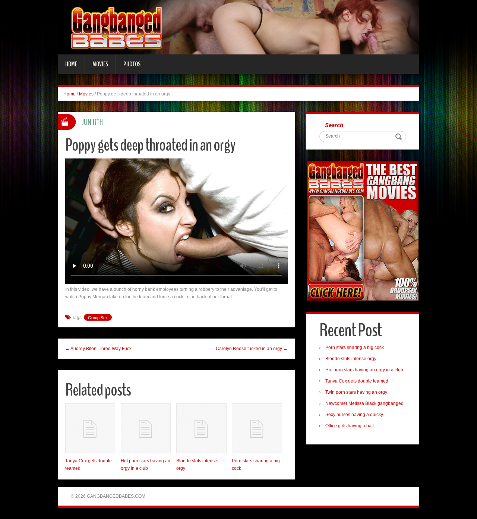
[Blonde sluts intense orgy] (201, 428)
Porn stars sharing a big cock (354, 347)
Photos (131, 64)
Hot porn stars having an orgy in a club (364, 369)
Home (71, 64)
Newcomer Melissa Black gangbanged (364, 403)
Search (334, 125)
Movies (100, 64)
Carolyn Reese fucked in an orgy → (252, 348)
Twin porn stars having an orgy (356, 392)
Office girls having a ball (349, 425)
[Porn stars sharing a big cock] (257, 428)
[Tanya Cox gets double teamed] (90, 428)
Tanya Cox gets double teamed (356, 381)
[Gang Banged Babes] (238, 26)
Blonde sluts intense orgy (350, 358)
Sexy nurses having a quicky (354, 414)
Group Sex (98, 317)
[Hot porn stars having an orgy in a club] (146, 428)
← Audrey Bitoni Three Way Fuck (98, 348)
